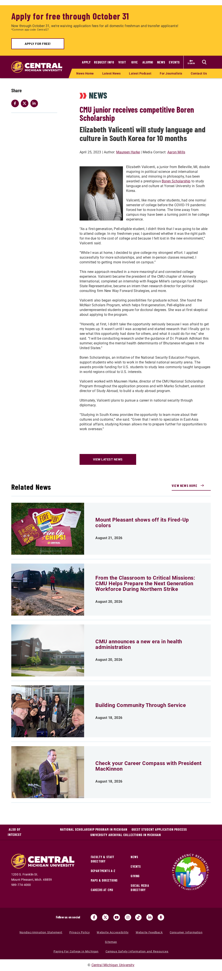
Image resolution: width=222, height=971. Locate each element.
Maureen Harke (128, 152)
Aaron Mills (176, 152)
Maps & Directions (104, 880)
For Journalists (171, 73)
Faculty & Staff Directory (102, 859)
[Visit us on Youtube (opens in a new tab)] (116, 917)
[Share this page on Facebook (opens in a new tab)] (16, 103)
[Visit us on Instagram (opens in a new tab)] (128, 917)
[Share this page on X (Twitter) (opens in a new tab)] (25, 103)
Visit (122, 62)
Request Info (104, 62)
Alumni (147, 62)
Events (174, 62)
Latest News (111, 73)
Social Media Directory (140, 888)
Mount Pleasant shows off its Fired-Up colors (142, 522)
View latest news (108, 459)
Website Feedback (149, 932)
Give (134, 62)
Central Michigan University (112, 965)
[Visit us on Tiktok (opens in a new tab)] (138, 917)
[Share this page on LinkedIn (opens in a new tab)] (35, 103)
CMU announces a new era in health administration (138, 644)
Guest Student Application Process (159, 829)
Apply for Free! (38, 43)
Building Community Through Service (140, 705)
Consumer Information (186, 932)
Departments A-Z (103, 871)
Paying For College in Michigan (76, 951)
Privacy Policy (79, 932)
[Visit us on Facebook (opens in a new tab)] (94, 917)
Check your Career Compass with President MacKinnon (148, 766)
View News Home (184, 485)
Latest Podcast (140, 73)
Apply (86, 62)
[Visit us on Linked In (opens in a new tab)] (149, 917)
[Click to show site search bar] (204, 62)
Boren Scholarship (176, 181)
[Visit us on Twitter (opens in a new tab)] (105, 917)
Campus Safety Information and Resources (137, 951)
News (161, 62)
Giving (135, 876)
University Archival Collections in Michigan (125, 835)
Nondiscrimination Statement (41, 932)
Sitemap (111, 941)
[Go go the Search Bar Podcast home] (161, 917)
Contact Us (199, 73)
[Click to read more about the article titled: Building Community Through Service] (47, 711)
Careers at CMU (102, 890)
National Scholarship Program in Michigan (93, 829)
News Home (85, 73)
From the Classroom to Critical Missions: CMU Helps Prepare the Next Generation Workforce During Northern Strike (145, 583)
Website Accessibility (113, 932)
